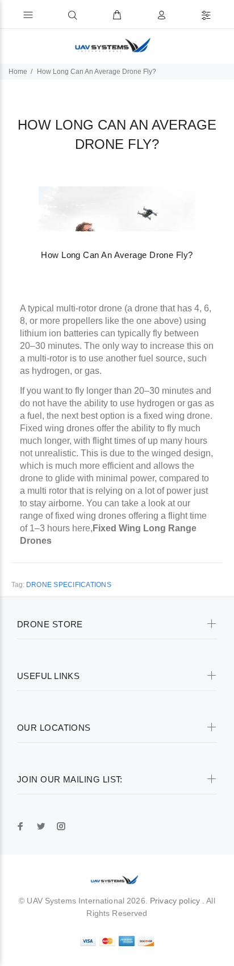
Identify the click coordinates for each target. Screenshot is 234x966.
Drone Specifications (68, 585)
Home (18, 72)
